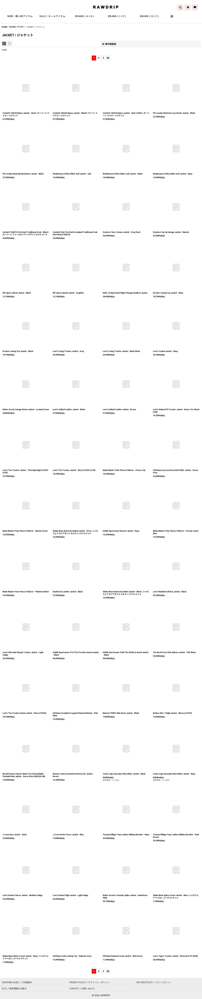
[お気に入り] (195, 7)
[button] (172, 16)
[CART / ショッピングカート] (187, 7)
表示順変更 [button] (110, 44)
